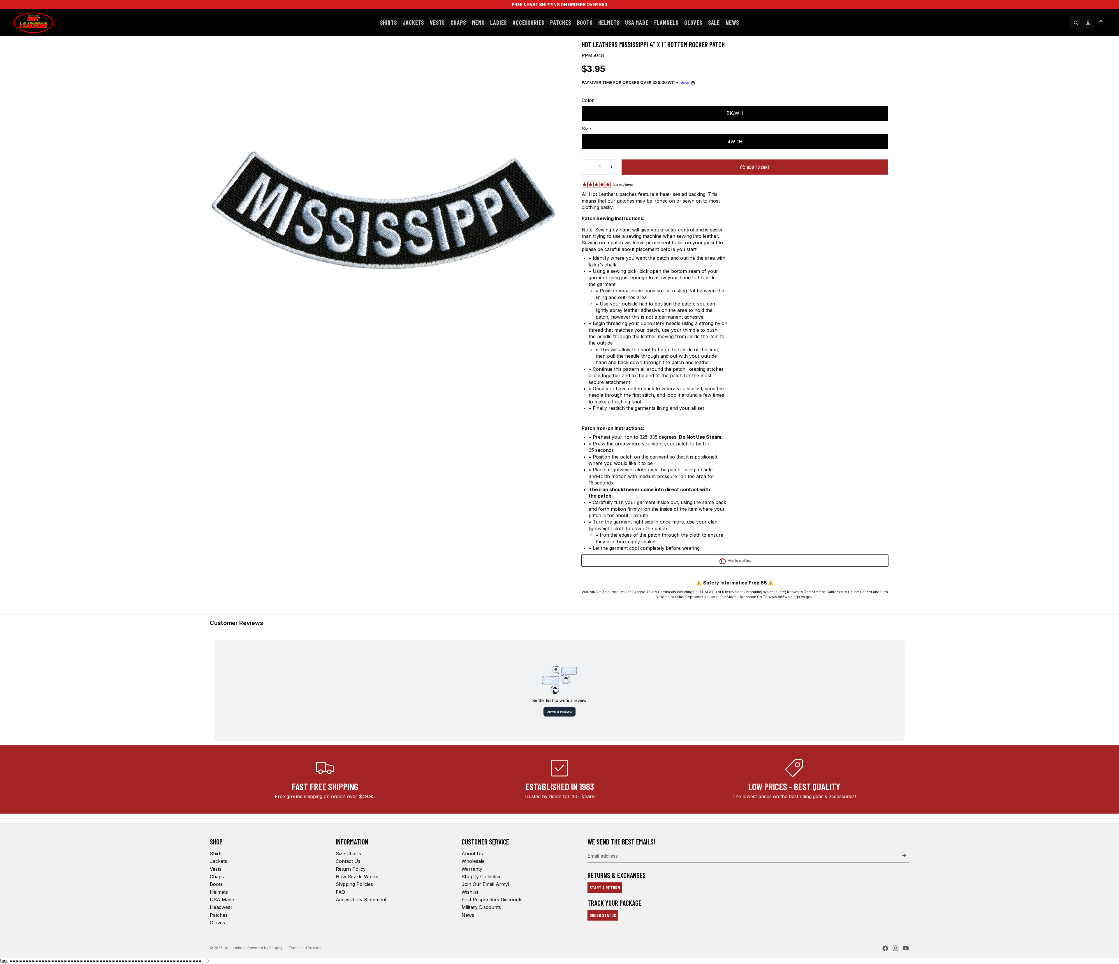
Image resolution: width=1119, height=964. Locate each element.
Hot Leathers (235, 948)
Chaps (217, 876)
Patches (219, 915)
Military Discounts (481, 907)
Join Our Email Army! (485, 884)
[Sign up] (903, 855)
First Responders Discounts (492, 899)
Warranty (472, 869)
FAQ (340, 892)
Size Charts (348, 853)
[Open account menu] (1088, 22)
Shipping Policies (354, 884)
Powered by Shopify (265, 948)
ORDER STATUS (603, 915)
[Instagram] (895, 948)
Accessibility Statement (361, 899)
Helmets (219, 892)
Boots (216, 884)
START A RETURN (605, 887)
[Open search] (1075, 22)
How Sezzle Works (357, 876)
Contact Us (348, 861)
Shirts (216, 853)
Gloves (217, 923)
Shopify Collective (482, 876)
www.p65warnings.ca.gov (790, 597)
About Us (472, 853)
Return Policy (351, 869)
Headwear (221, 907)
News (468, 915)
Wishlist (470, 892)
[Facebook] (885, 948)
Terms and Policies (304, 948)
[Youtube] (905, 948)
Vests (215, 869)
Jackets (218, 861)
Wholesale (473, 861)
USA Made (222, 899)
